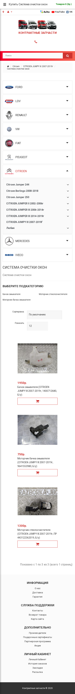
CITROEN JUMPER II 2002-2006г (24, 203)
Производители (37, 633)
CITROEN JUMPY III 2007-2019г (38, 66)
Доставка (37, 592)
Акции (37, 645)
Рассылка (37, 672)
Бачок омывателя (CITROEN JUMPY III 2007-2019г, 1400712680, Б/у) (37, 391)
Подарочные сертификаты (37, 637)
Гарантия (37, 596)
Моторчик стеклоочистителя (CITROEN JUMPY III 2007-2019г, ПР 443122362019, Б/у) (37, 534)
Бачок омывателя (11, 294)
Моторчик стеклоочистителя (53, 294)
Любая (10, 228)
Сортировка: (18, 311)
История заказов (37, 663)
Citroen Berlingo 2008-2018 (22, 190)
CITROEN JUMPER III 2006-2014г (25, 209)
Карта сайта (37, 619)
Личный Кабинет (37, 659)
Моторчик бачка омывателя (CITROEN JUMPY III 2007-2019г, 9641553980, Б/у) (35, 462)
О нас (37, 588)
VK (70, 12)
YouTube (60, 12)
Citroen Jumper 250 (17, 197)
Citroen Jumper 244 (17, 184)
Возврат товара (37, 614)
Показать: (19, 323)
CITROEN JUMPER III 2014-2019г (25, 216)
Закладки (37, 668)
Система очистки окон (18, 69)
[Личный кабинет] (9, 12)
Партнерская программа (37, 641)
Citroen (16, 66)
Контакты (37, 610)
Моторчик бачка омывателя (17, 300)
